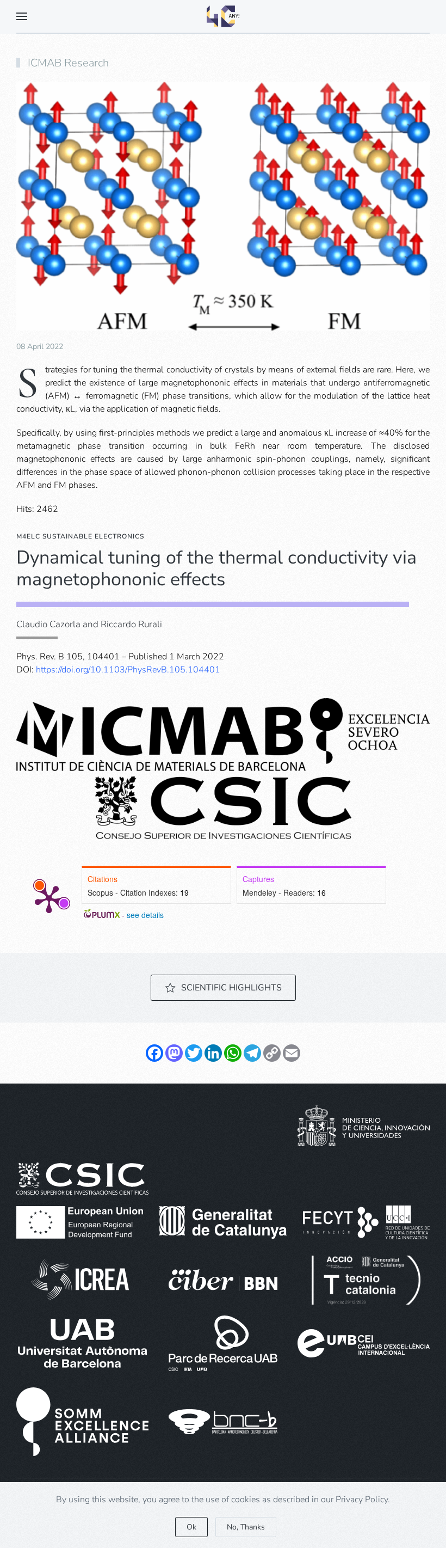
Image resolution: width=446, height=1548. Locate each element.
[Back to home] (223, 16)
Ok (191, 1527)
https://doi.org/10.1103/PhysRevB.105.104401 (128, 670)
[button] (21, 16)
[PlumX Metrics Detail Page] (49, 898)
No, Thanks (246, 1527)
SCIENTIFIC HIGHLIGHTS (231, 988)
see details (145, 914)
